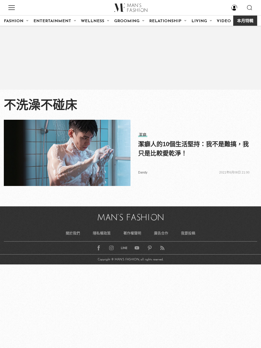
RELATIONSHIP (165, 21)
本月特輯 (245, 21)
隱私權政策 (102, 233)
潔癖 (143, 134)
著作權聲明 (132, 233)
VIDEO (224, 21)
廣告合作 (161, 233)
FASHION (13, 21)
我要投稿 (188, 233)
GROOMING (126, 21)
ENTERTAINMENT (52, 21)
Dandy (142, 172)
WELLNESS (92, 21)
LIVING (199, 21)
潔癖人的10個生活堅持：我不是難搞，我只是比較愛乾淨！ (193, 149)
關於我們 (73, 233)
